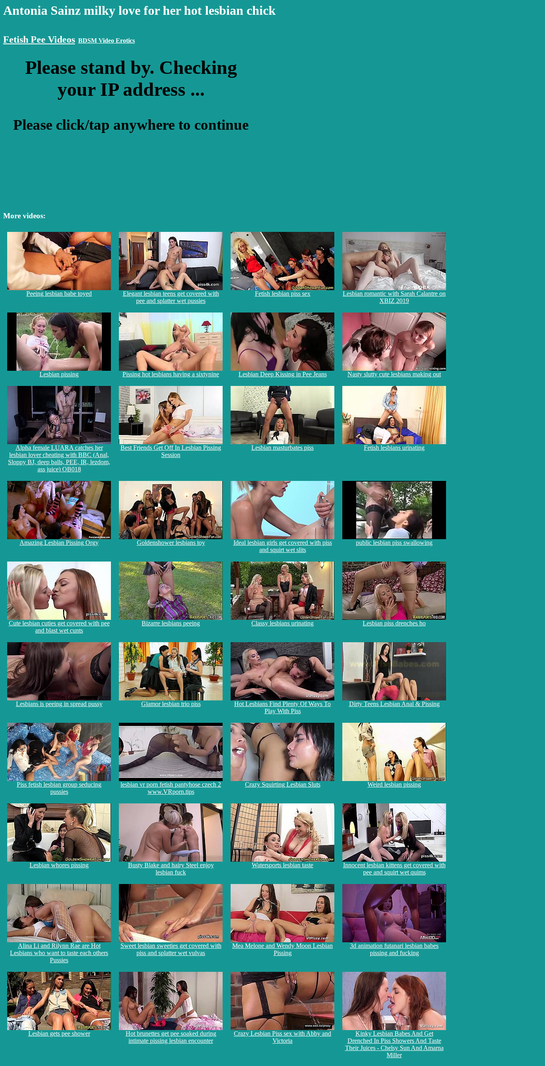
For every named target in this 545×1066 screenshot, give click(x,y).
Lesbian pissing (59, 374)
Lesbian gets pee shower (59, 1033)
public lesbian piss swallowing (394, 542)
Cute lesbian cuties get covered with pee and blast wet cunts (59, 627)
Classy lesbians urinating (282, 623)
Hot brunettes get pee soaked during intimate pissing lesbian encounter (171, 1037)
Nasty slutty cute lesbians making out (394, 374)
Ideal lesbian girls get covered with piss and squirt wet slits (282, 546)
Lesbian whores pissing (59, 865)
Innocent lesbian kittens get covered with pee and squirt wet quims (394, 869)
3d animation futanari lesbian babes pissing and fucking (394, 949)
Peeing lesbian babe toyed (59, 293)
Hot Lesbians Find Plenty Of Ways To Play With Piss (282, 707)
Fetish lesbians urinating (394, 447)
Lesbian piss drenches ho (394, 623)
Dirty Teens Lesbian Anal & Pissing (394, 703)
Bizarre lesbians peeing (171, 623)
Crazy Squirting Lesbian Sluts (282, 784)
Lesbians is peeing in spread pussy (59, 703)
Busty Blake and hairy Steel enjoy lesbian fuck (171, 869)
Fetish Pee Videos (39, 39)
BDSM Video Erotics (106, 40)
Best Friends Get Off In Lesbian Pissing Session (170, 451)
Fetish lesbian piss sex (282, 293)
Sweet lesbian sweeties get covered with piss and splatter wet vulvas (170, 949)
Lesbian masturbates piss (282, 447)
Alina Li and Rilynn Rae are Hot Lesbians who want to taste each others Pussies (59, 952)
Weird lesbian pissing (394, 784)
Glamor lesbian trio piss (171, 703)
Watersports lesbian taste (282, 865)
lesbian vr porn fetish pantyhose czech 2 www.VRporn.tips (170, 788)
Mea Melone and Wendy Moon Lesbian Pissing (282, 949)
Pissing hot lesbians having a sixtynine (170, 374)
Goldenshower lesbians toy (171, 542)
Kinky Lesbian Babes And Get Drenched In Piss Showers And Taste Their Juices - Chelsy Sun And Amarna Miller (394, 1044)
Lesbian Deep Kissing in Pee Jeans (283, 374)
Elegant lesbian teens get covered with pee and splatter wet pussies (171, 297)
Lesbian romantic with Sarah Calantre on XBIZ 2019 (394, 297)
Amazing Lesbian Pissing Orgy (59, 542)
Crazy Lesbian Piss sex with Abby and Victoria (282, 1037)
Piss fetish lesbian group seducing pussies (59, 788)
